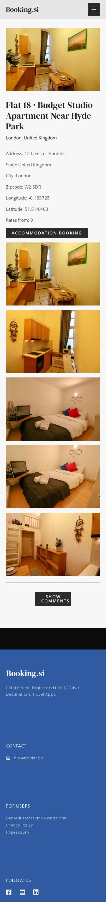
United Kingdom (40, 138)
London (13, 138)
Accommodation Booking (47, 233)
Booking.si (22, 9)
